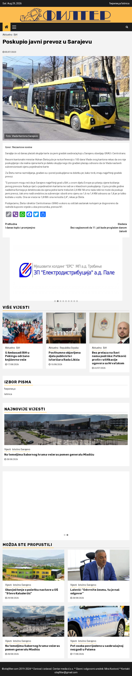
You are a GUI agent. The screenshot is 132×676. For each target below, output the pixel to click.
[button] (55, 301)
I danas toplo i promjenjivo (20, 226)
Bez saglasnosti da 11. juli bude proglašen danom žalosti (98, 228)
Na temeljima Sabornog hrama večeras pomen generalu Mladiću (32, 647)
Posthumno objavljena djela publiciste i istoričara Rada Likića (65, 356)
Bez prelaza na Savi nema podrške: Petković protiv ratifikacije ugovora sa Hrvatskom (109, 358)
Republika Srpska (69, 347)
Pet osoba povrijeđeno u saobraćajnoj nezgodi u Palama (43, 454)
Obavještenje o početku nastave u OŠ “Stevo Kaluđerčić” (31, 591)
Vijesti (7, 449)
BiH (15, 34)
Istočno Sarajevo (21, 449)
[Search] (127, 27)
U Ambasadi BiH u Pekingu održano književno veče (17, 356)
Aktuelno (7, 34)
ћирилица (115, 3)
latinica (125, 3)
